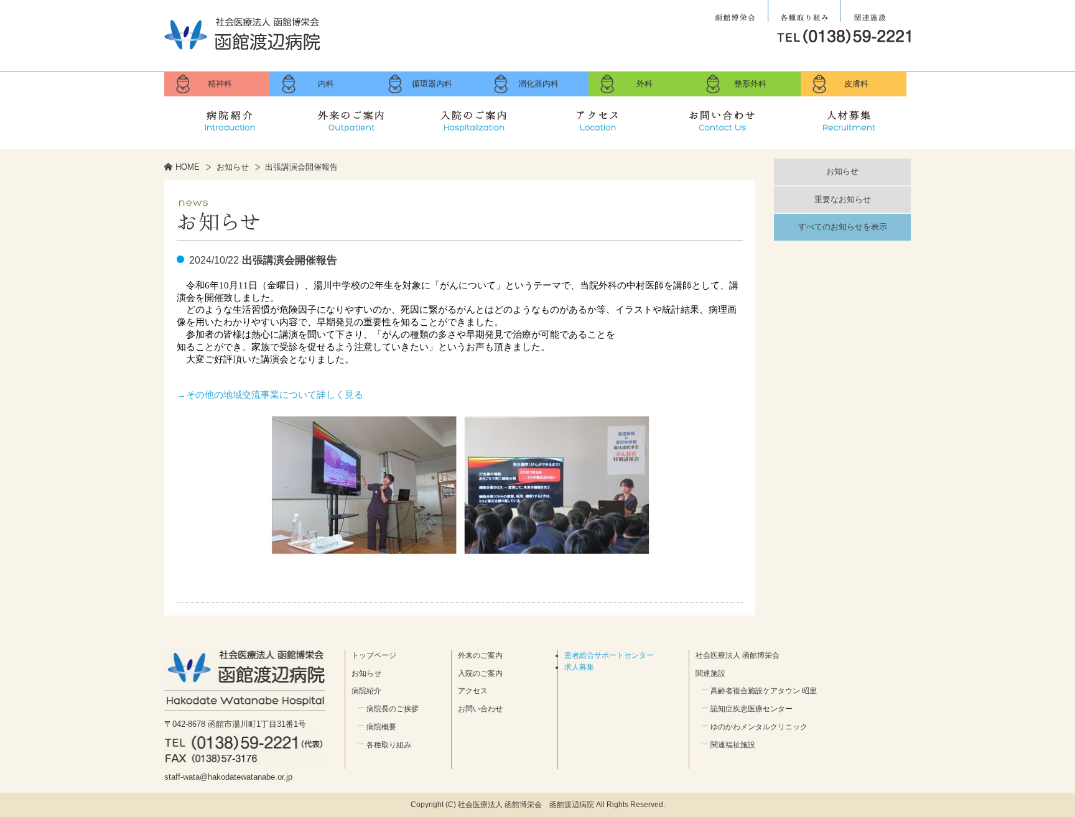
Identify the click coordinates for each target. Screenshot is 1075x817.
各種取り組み (804, 11)
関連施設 (869, 11)
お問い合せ (724, 118)
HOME (187, 167)
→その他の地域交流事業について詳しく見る (270, 395)
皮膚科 (856, 83)
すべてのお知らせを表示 (842, 226)
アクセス (600, 118)
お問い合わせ (480, 708)
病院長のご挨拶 (392, 708)
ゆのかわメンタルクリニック (758, 726)
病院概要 (381, 726)
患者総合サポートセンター (609, 655)
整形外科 (750, 83)
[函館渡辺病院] (242, 49)
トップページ (373, 655)
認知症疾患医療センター (751, 708)
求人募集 (848, 118)
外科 (644, 83)
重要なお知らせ (842, 199)
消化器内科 (538, 83)
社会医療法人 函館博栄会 (736, 11)
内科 (326, 83)
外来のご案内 (351, 118)
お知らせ (232, 167)
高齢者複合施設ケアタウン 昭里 (763, 690)
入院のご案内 (475, 118)
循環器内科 (432, 83)
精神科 (220, 83)
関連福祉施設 (732, 745)
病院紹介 (226, 118)
